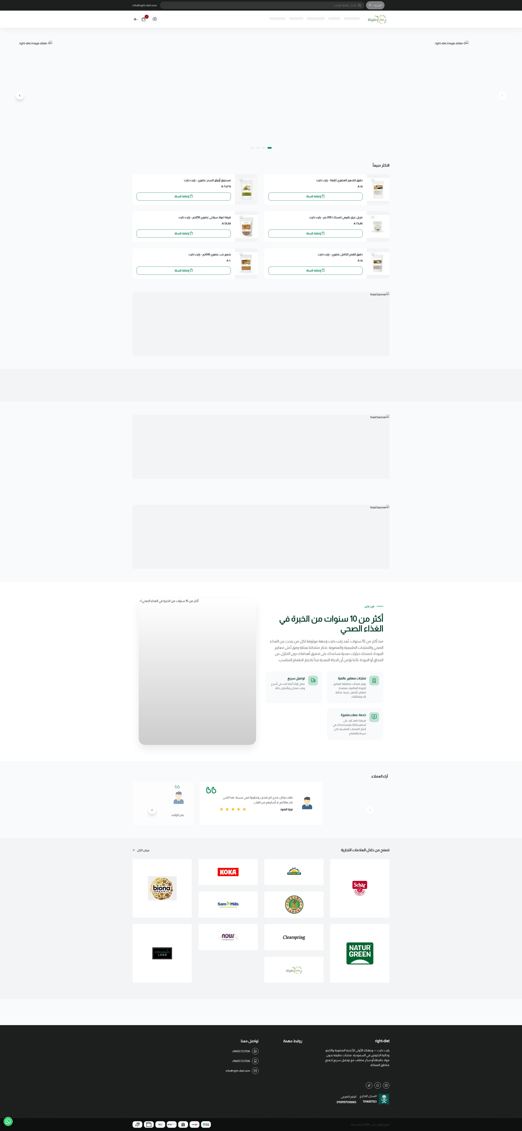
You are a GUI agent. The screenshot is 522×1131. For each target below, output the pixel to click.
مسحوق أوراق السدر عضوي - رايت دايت (207, 180)
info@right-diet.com (145, 5)
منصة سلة (357, 1124)
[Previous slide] (502, 95)
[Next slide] (20, 95)
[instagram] (386, 1085)
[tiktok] (369, 1085)
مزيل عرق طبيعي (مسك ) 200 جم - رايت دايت (336, 217)
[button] (270, 148)
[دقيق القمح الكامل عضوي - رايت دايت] (378, 263)
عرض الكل (143, 850)
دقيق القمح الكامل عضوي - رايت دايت (340, 254)
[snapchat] (377, 1085)
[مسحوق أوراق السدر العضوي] (246, 189)
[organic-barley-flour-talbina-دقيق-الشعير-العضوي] (378, 189)
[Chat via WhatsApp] (8, 1121)
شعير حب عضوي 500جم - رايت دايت (210, 254)
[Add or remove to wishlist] (373, 180)
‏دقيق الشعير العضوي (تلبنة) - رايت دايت (339, 180)
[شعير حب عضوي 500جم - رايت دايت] (246, 263)
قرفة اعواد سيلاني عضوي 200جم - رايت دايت (205, 217)
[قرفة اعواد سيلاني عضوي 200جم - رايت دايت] (246, 226)
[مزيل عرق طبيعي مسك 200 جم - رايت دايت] (378, 226)
